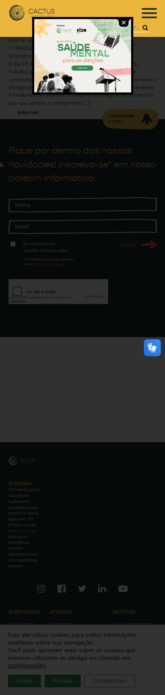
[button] (145, 27)
